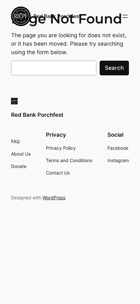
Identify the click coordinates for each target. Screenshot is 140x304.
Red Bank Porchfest (57, 16)
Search (114, 68)
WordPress (54, 197)
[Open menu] (125, 16)
